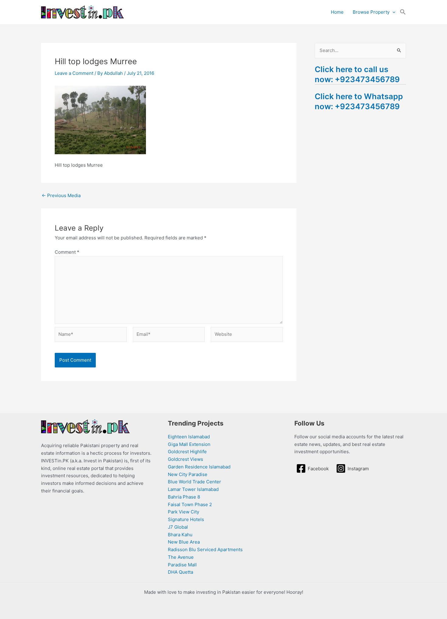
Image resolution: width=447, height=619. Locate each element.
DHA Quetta (180, 572)
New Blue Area (184, 542)
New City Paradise (187, 474)
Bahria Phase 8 (184, 497)
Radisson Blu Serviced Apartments (205, 549)
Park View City (183, 512)
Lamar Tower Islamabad (193, 489)
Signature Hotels (186, 519)
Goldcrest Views (185, 459)
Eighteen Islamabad (189, 437)
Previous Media (61, 195)
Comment (67, 252)
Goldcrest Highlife (187, 451)
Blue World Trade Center (194, 482)
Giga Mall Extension (189, 444)
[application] (392, 12)
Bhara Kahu (180, 534)
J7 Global (178, 527)
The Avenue (181, 557)
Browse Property (371, 12)
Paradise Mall (182, 565)
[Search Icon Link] (403, 12)
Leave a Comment (74, 73)
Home (337, 12)
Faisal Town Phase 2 (190, 504)
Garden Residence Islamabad (199, 467)
